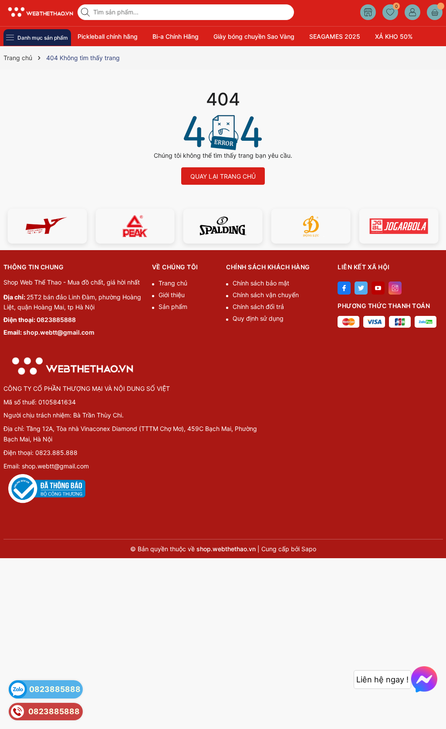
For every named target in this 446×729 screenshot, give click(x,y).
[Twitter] (361, 288)
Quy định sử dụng (258, 318)
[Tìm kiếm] (86, 12)
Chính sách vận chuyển (266, 294)
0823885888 (56, 319)
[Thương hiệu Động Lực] (311, 226)
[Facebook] (344, 288)
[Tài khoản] (412, 12)
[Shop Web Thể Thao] (37, 12)
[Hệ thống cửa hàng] (368, 12)
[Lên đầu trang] (436, 708)
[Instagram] (395, 288)
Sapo (308, 549)
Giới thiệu (172, 294)
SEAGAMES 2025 (334, 36)
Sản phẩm (173, 306)
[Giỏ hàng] (435, 12)
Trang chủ (173, 283)
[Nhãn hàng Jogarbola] (399, 226)
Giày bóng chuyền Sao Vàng (253, 36)
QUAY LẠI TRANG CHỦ (223, 176)
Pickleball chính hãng (108, 36)
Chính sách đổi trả (258, 306)
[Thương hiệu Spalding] (223, 226)
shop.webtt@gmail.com (59, 332)
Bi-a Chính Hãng (175, 36)
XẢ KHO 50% (394, 36)
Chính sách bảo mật (261, 283)
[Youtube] (378, 288)
